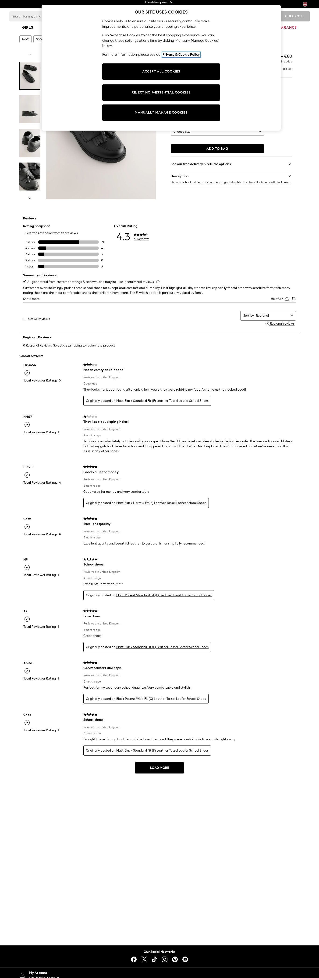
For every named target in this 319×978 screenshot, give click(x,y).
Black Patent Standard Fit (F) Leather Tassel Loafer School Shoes (164, 595)
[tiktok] (154, 959)
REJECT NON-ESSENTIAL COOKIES (161, 92)
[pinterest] (175, 959)
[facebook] (134, 959)
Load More (159, 768)
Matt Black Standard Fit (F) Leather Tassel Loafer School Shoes (162, 401)
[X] (144, 959)
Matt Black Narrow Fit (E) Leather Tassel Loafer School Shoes (161, 503)
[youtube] (185, 959)
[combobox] (272, 316)
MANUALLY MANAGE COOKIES (161, 112)
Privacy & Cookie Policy (181, 54)
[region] (161, 68)
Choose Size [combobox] (182, 132)
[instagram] (165, 959)
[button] (231, 176)
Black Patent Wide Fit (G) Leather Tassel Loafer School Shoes (161, 699)
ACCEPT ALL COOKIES (161, 71)
